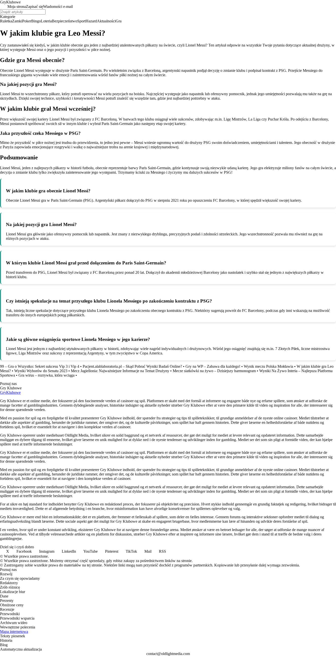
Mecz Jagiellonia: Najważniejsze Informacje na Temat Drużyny (120, 371)
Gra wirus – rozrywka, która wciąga (46, 375)
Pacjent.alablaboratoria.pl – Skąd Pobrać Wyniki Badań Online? (132, 366)
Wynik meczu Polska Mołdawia (268, 366)
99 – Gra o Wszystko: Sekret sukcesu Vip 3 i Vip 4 (39, 366)
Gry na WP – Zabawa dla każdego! (212, 366)
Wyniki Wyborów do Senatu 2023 (40, 371)
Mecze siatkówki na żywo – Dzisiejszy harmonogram (214, 371)
